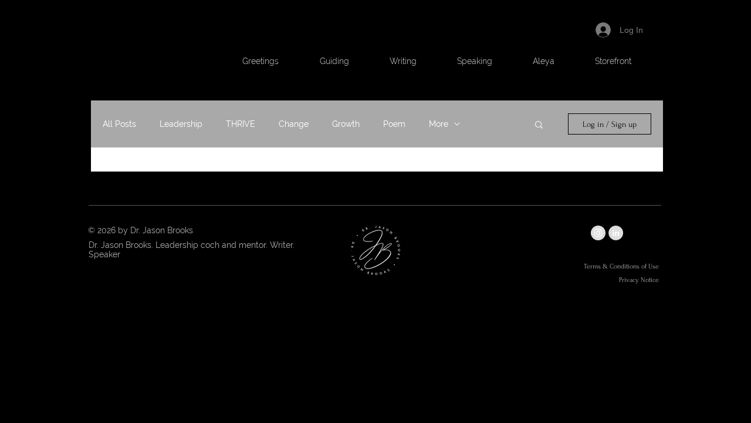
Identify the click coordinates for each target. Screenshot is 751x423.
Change (294, 124)
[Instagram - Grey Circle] (598, 233)
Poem (394, 124)
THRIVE (240, 124)
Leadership (181, 124)
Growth (346, 124)
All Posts (119, 124)
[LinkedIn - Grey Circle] (615, 233)
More (438, 124)
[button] (334, 61)
